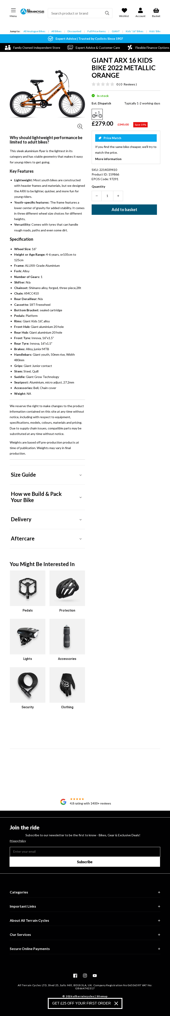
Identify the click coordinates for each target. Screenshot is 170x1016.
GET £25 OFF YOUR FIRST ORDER (81, 1003)
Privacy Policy (18, 840)
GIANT (116, 31)
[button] (47, 474)
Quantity (98, 186)
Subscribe (85, 862)
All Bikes (56, 31)
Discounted (74, 31)
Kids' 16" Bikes (134, 31)
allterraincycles (83, 996)
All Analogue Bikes (34, 31)
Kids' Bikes (155, 31)
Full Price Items (96, 31)
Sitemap (102, 996)
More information (108, 159)
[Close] (116, 1003)
